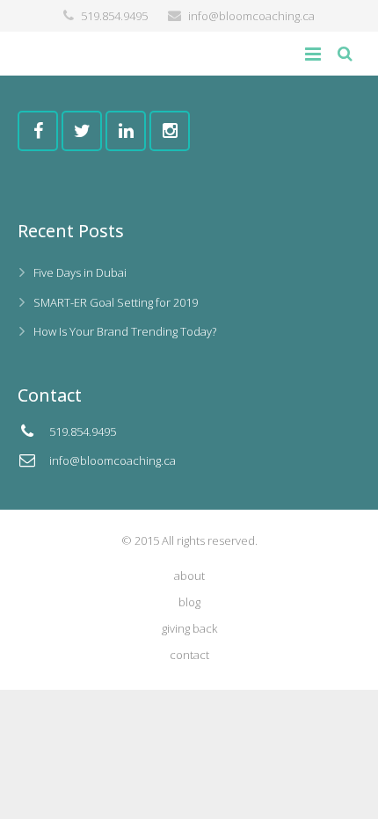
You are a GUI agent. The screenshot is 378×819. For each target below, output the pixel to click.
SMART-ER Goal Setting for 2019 (115, 302)
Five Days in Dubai (80, 272)
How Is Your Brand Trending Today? (124, 331)
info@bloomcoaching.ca (251, 16)
